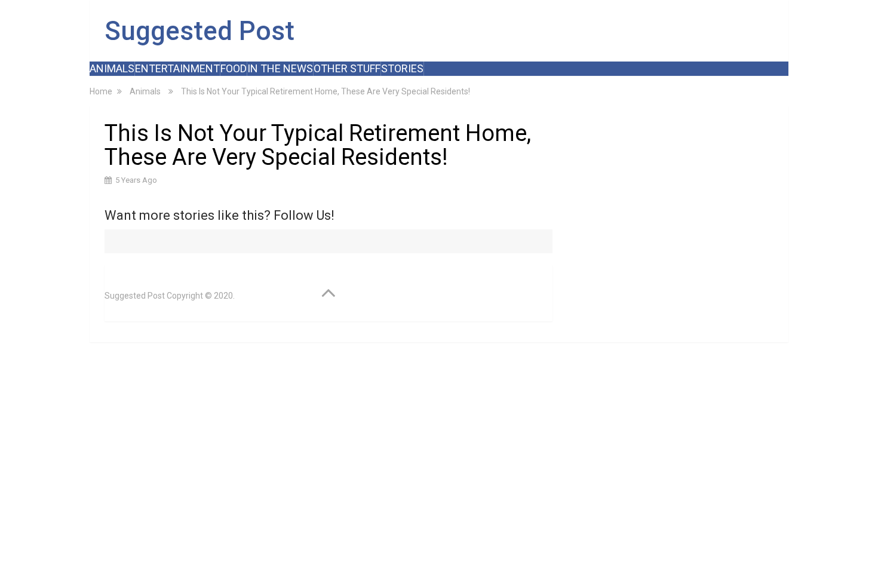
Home (101, 91)
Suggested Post (199, 31)
